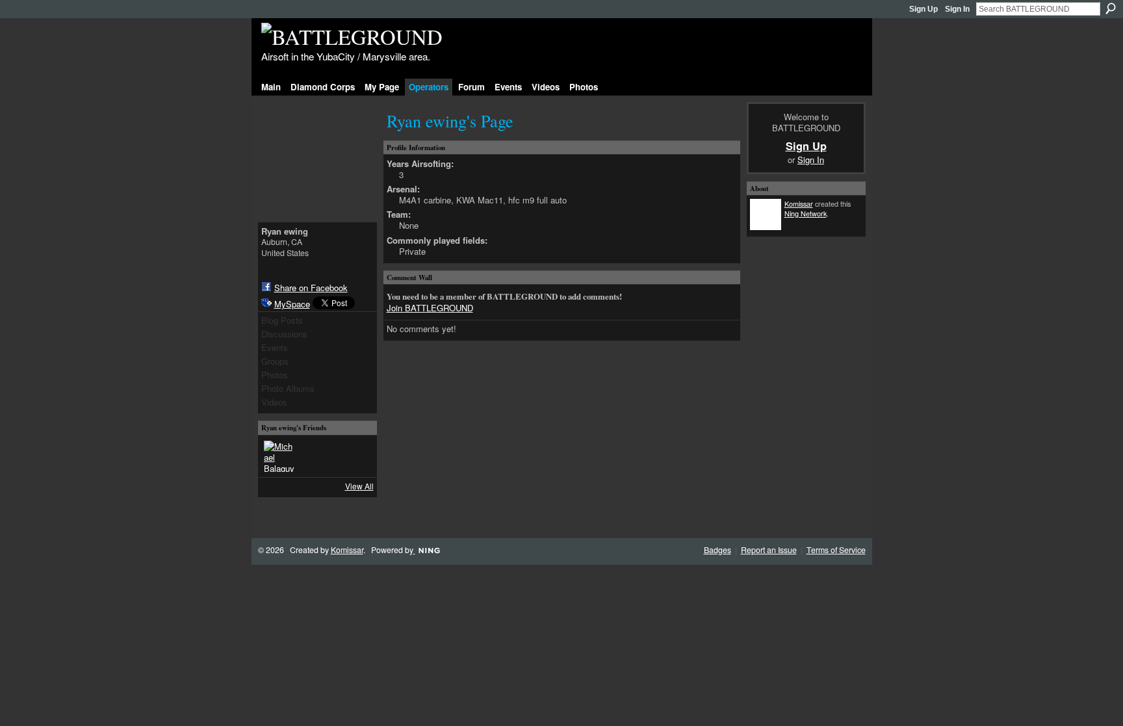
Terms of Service (836, 550)
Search (1110, 8)
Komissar (798, 203)
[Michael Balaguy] (279, 456)
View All (359, 485)
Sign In (957, 9)
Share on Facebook (311, 287)
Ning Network (805, 213)
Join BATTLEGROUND (430, 308)
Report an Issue (769, 550)
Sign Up (923, 9)
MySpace (292, 304)
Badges (717, 550)
